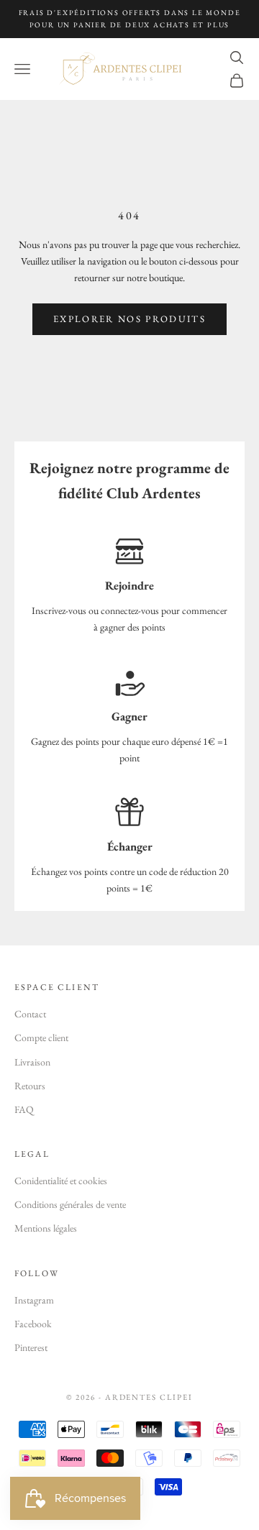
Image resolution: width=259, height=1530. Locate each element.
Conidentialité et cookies (60, 1180)
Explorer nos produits (129, 319)
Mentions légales (45, 1228)
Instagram (34, 1299)
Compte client (41, 1037)
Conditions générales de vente (70, 1204)
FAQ (24, 1109)
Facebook (33, 1323)
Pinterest (30, 1347)
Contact (30, 1013)
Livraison (32, 1061)
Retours (29, 1085)
